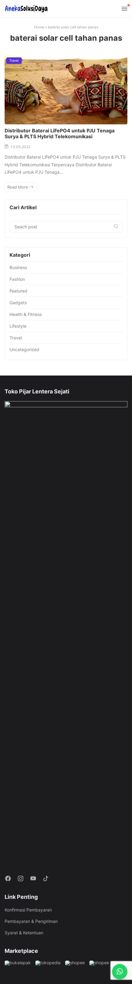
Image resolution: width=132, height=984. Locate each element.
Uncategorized (24, 349)
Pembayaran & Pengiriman (31, 921)
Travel (14, 60)
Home (39, 27)
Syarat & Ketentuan (24, 932)
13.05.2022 (20, 146)
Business (18, 267)
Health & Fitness (26, 314)
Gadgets (18, 302)
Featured (18, 290)
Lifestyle (18, 326)
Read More (18, 187)
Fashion (17, 279)
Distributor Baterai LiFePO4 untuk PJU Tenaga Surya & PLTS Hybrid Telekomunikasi (60, 133)
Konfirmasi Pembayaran (28, 909)
